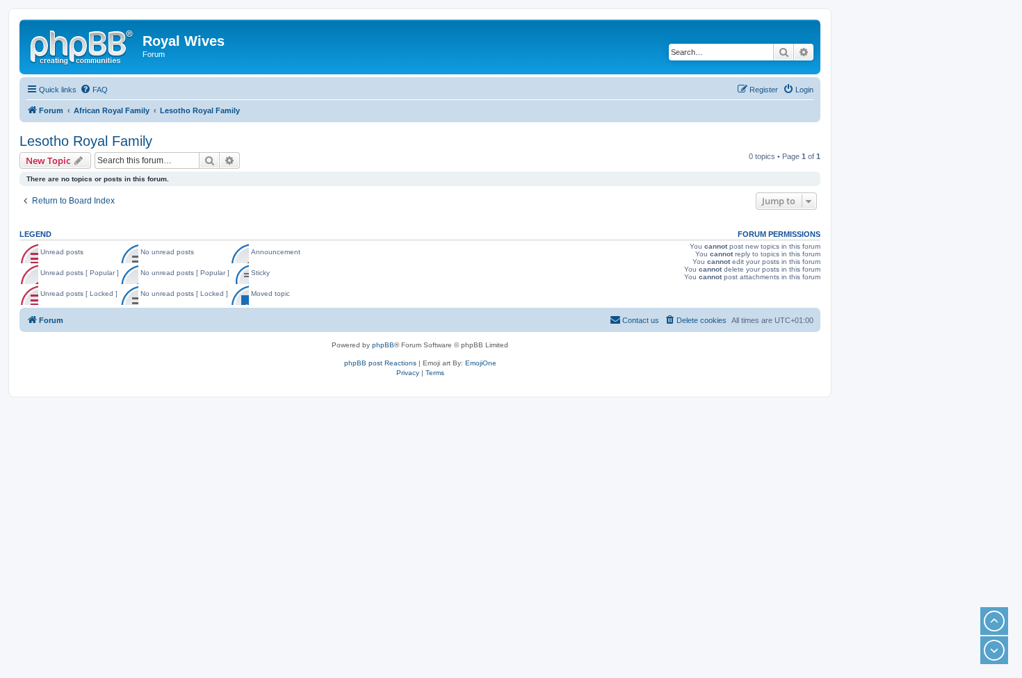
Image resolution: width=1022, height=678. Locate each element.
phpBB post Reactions (380, 363)
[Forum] (83, 45)
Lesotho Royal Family (85, 141)
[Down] (994, 650)
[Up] (994, 621)
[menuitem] (94, 89)
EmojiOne (480, 363)
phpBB (383, 345)
